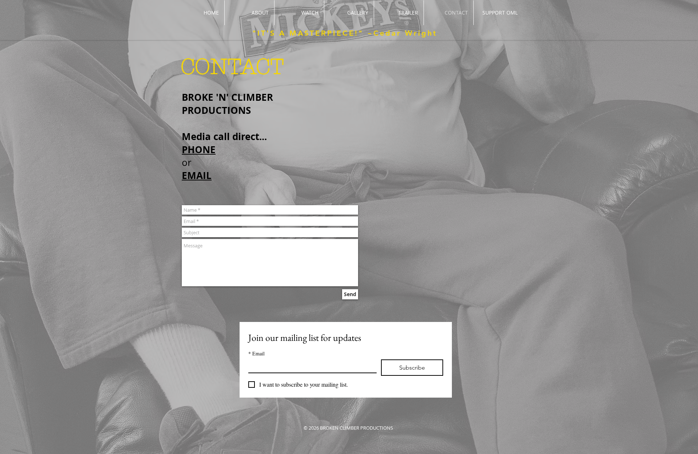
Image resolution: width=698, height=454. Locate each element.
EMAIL (197, 175)
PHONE (199, 149)
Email (256, 353)
